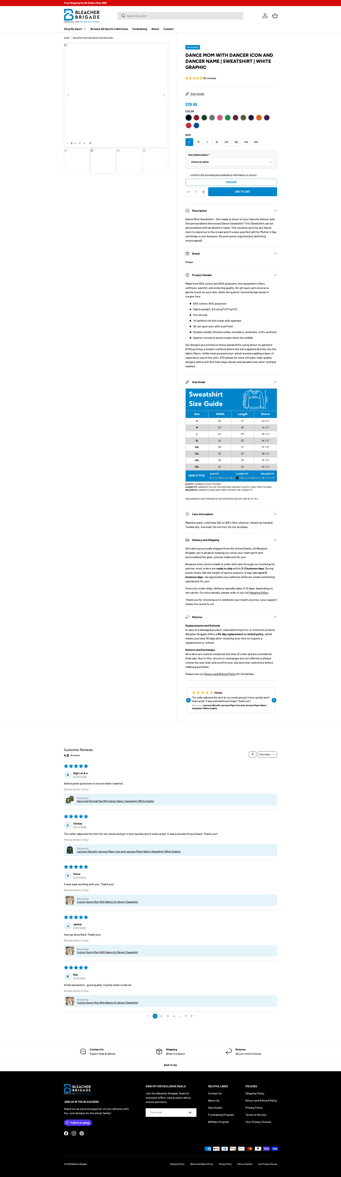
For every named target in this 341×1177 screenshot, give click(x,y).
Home (66, 38)
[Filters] (252, 754)
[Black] (188, 117)
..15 (89, 143)
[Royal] (196, 125)
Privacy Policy (253, 1107)
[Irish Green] (227, 117)
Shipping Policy (258, 592)
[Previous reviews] (188, 700)
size (188, 135)
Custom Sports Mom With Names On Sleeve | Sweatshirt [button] (107, 901)
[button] (275, 16)
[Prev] (68, 95)
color (189, 111)
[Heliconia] (220, 117)
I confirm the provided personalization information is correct (223, 175)
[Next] (163, 95)
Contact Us (215, 1093)
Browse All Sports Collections (109, 28)
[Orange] (259, 117)
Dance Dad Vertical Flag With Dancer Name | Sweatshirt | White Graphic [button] (115, 801)
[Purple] (267, 117)
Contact (168, 28)
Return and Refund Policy (220, 674)
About (155, 28)
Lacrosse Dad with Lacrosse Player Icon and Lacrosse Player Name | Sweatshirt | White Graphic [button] (129, 851)
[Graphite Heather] (212, 117)
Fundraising (139, 28)
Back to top (170, 1064)
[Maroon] (235, 117)
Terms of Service (255, 1114)
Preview (231, 182)
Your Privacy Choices (258, 1121)
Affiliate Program (218, 1121)
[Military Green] (243, 117)
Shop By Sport (73, 28)
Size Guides (215, 1107)
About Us (213, 1100)
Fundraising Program (221, 1114)
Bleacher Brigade (79, 1164)
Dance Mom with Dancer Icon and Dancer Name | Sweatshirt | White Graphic (94, 38)
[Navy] (251, 117)
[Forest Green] (204, 117)
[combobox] (180, 16)
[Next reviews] (274, 700)
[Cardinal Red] (196, 117)
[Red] (188, 125)
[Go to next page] (193, 1016)
